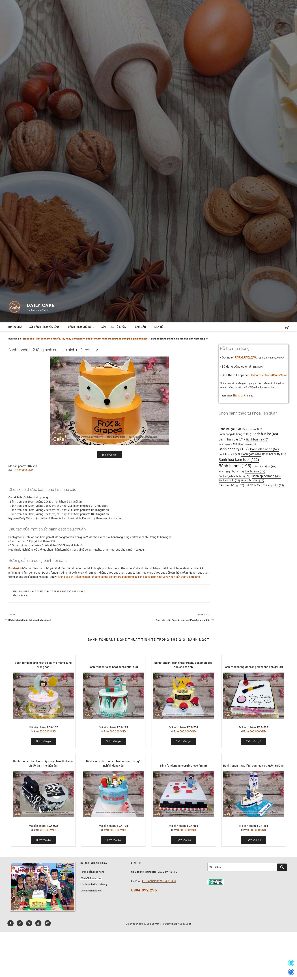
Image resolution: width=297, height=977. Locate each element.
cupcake (276, 485)
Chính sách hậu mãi (91, 890)
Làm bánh (141, 326)
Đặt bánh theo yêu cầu (43, 326)
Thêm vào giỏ (109, 454)
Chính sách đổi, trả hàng (93, 884)
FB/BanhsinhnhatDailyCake (268, 375)
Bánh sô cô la (229, 480)
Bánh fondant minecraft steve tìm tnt (183, 765)
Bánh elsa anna (264, 449)
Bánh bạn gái (232, 439)
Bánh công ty (21, 595)
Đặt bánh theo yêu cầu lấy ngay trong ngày (60, 338)
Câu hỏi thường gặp (91, 878)
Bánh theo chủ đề (79, 326)
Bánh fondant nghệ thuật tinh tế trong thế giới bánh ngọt (117, 338)
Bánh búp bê (265, 434)
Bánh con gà (247, 443)
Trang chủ (15, 326)
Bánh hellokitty (274, 454)
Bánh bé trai (252, 429)
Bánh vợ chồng (231, 485)
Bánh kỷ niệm (264, 466)
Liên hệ (158, 326)
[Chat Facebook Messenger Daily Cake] (291, 971)
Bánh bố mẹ (228, 443)
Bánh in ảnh (235, 465)
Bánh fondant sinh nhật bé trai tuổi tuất (113, 667)
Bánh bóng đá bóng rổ (235, 434)
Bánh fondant (229, 454)
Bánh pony (255, 471)
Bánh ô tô (256, 485)
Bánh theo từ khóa (113, 326)
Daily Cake (41, 305)
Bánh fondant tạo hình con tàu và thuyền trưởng (253, 765)
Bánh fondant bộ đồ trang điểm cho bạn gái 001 (253, 667)
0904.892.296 (246, 357)
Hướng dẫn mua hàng (92, 871)
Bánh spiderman (266, 476)
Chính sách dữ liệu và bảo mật (142, 923)
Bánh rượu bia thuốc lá (234, 476)
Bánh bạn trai (257, 439)
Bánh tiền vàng (252, 480)
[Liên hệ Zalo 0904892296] (291, 962)
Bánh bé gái (230, 429)
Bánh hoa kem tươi (239, 459)
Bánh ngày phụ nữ (231, 471)
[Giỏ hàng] (286, 327)
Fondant (13, 568)
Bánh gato (251, 454)
